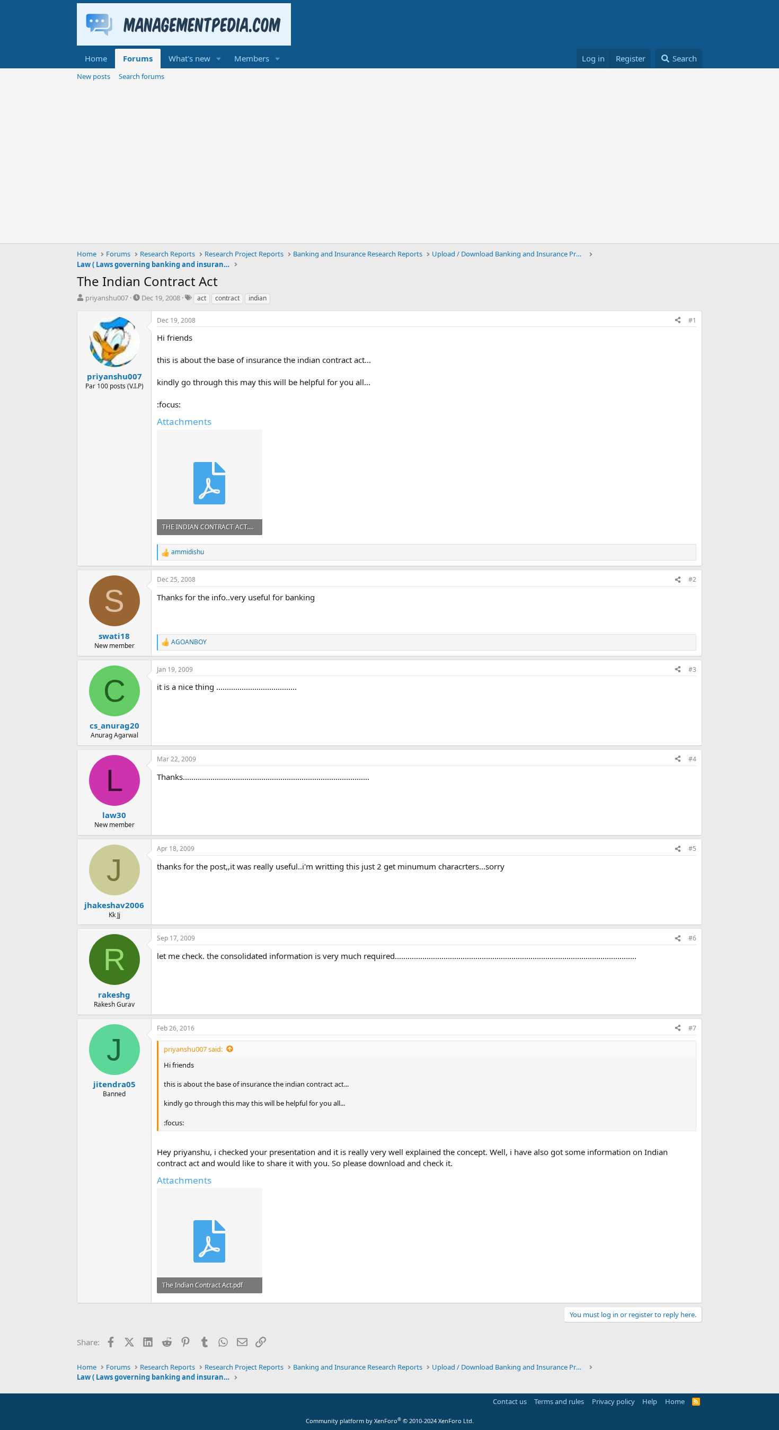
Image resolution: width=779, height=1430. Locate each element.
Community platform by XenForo (390, 1421)
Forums (138, 58)
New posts (93, 76)
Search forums (141, 76)
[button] (218, 58)
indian (258, 298)
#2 (692, 579)
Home (96, 58)
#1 (692, 320)
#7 (692, 1028)
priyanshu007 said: (193, 1049)
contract (227, 298)
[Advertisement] (389, 164)
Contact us (510, 1401)
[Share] (678, 321)
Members (251, 58)
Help (649, 1401)
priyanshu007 (106, 298)
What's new (189, 58)
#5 (692, 848)
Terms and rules (559, 1401)
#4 (692, 758)
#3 (692, 669)
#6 (692, 938)
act (201, 298)
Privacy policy (613, 1401)
